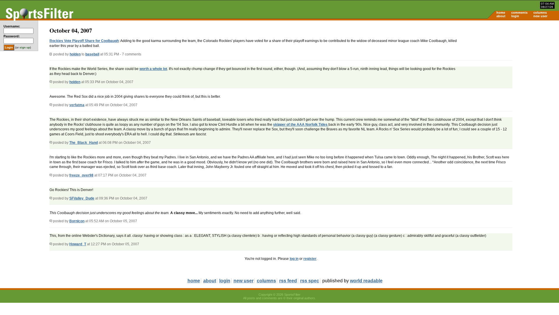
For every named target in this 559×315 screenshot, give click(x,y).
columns (540, 12)
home (500, 12)
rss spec (309, 280)
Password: (11, 36)
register (309, 259)
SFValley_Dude (81, 198)
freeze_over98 (81, 175)
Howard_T (77, 244)
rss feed (288, 280)
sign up (25, 47)
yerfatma (76, 105)
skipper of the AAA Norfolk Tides (300, 125)
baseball (92, 54)
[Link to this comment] (50, 82)
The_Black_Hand (83, 143)
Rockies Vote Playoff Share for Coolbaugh (84, 41)
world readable (366, 280)
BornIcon (76, 221)
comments (519, 12)
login (515, 16)
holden (75, 54)
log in (294, 259)
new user (540, 16)
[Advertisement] (509, 66)
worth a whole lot (153, 69)
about (500, 16)
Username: (11, 26)
